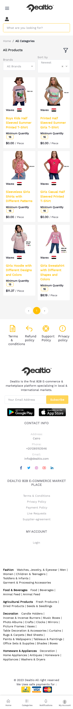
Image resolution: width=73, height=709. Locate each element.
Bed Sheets (35, 634)
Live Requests (36, 513)
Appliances (10, 659)
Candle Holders (32, 613)
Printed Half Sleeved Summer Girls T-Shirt (53, 122)
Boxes (54, 643)
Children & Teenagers (30, 574)
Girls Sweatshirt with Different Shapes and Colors (52, 272)
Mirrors (53, 622)
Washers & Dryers (33, 659)
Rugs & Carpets (13, 634)
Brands (8, 59)
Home (7, 41)
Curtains (55, 630)
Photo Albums (12, 622)
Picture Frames (13, 626)
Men (63, 569)
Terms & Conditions (36, 495)
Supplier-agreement (36, 519)
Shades (42, 643)
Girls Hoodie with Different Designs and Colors (19, 270)
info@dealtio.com (36, 458)
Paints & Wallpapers (17, 639)
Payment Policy (36, 507)
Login (36, 542)
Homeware (52, 655)
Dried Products (13, 606)
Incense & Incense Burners (21, 617)
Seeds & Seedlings (39, 606)
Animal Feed (11, 594)
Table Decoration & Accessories (24, 630)
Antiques (36, 655)
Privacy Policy (36, 501)
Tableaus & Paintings (47, 639)
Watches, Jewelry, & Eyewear (37, 569)
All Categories (24, 41)
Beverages (47, 590)
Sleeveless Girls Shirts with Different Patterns (19, 196)
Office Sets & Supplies (18, 643)
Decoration (47, 650)
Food (33, 590)
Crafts (29, 622)
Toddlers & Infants (15, 578)
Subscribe (57, 399)
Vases (31, 626)
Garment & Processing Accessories (27, 582)
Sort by (43, 57)
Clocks (40, 622)
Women (8, 574)
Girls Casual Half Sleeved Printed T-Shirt (52, 196)
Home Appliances (15, 655)
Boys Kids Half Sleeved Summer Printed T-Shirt (18, 122)
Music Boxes (51, 617)
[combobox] (19, 66)
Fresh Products (46, 601)
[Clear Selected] (62, 66)
